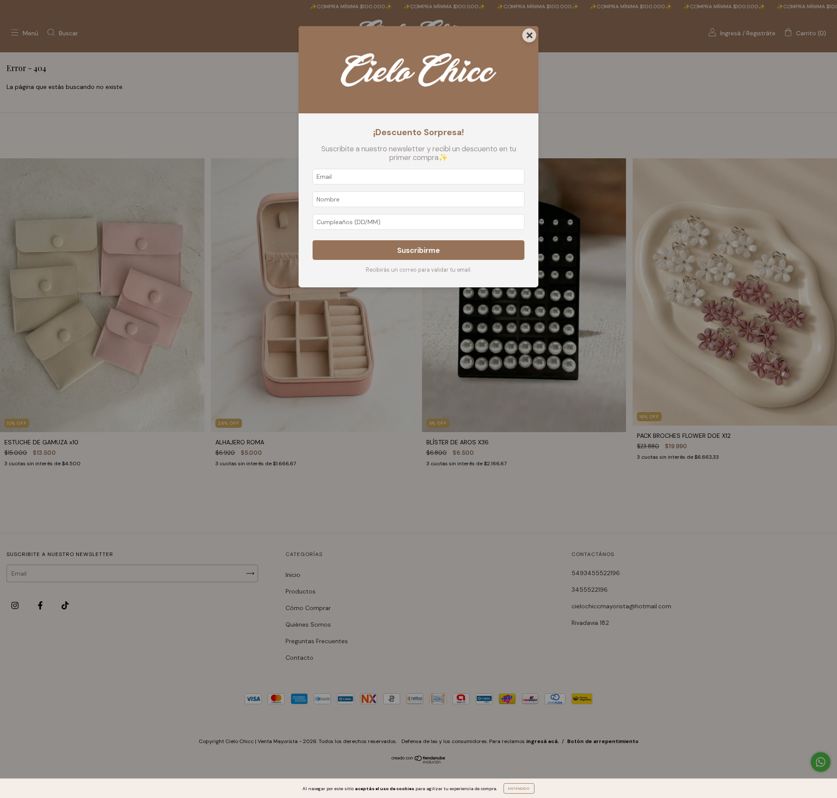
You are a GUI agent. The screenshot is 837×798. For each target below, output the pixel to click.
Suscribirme (418, 250)
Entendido (519, 788)
